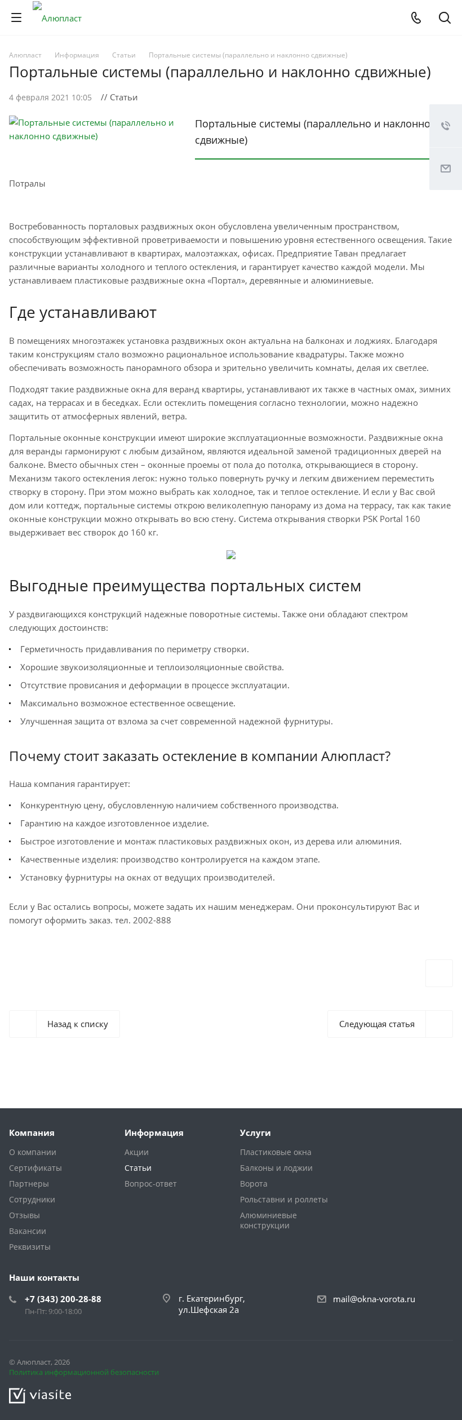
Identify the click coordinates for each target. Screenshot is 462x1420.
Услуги (255, 1132)
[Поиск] (445, 19)
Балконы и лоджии (276, 1167)
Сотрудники (32, 1199)
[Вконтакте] (414, 1364)
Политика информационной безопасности (84, 1372)
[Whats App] (441, 1364)
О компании (32, 1152)
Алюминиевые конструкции (268, 1220)
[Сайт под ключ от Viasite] (40, 1395)
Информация (154, 1132)
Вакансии (27, 1231)
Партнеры (29, 1183)
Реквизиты (30, 1246)
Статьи (138, 1167)
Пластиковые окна (276, 1152)
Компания (32, 1132)
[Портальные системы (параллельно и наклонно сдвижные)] (93, 122)
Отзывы (24, 1215)
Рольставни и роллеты (284, 1199)
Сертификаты (35, 1167)
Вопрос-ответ (151, 1183)
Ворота (254, 1183)
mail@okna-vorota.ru (374, 1298)
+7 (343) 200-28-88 (63, 1298)
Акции (137, 1152)
